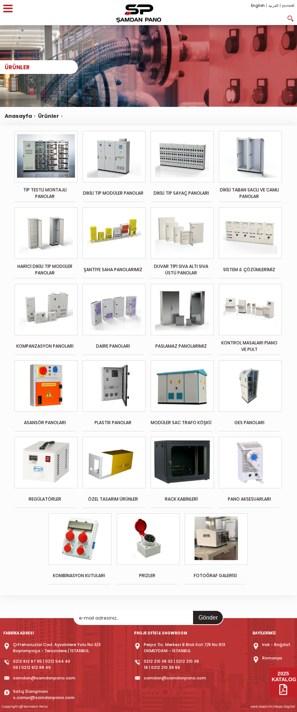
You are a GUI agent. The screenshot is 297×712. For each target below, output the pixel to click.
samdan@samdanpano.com (44, 678)
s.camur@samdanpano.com (44, 697)
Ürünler (48, 116)
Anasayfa (18, 116)
